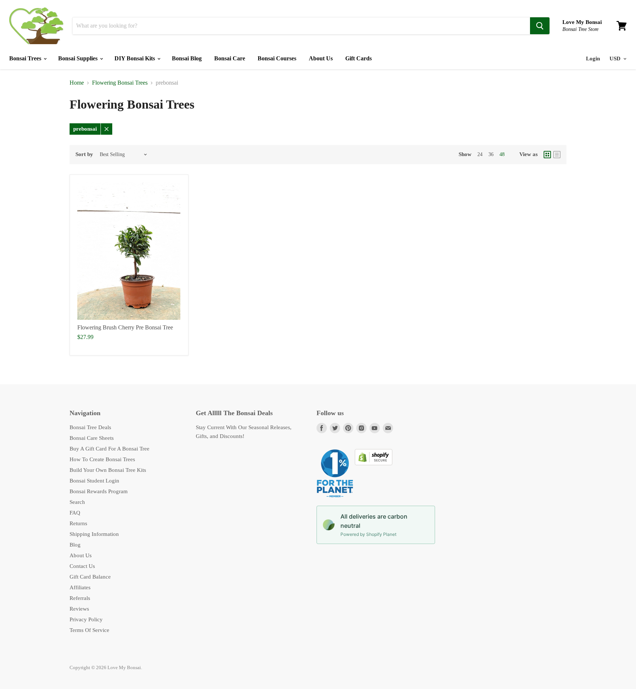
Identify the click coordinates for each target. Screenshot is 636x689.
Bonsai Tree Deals (90, 427)
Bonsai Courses (277, 58)
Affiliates (80, 587)
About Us (321, 58)
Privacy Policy (86, 619)
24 (480, 154)
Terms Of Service (89, 630)
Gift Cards (358, 58)
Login (593, 58)
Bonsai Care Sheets (92, 438)
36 (491, 154)
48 (502, 154)
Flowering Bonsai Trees (120, 83)
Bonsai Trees (26, 58)
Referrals (80, 598)
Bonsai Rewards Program (99, 491)
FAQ (75, 513)
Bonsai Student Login (94, 481)
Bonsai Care (229, 58)
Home (77, 83)
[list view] (557, 154)
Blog (75, 545)
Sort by (84, 154)
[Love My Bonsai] (36, 25)
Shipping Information (94, 534)
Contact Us (82, 566)
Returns (78, 523)
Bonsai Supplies (78, 58)
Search (77, 502)
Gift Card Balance (90, 577)
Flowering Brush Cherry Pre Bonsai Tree (125, 327)
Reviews (79, 609)
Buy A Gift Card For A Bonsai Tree (109, 449)
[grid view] (547, 154)
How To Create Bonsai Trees (102, 459)
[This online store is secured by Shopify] (373, 463)
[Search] (540, 25)
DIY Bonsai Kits (135, 58)
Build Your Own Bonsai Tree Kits (108, 470)
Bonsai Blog (187, 58)
